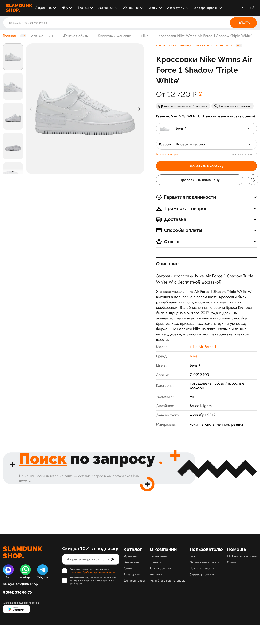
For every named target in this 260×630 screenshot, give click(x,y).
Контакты (155, 562)
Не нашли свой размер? (242, 154)
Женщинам (131, 8)
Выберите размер (190, 144)
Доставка (156, 574)
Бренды (83, 8)
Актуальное (43, 8)
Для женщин (42, 35)
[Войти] (242, 7)
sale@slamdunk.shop (20, 584)
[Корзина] (251, 7)
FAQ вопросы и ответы (242, 556)
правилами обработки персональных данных (93, 572)
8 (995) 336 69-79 (17, 592)
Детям (153, 8)
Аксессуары (175, 8)
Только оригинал (161, 568)
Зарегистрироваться (203, 574)
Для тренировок (206, 8)
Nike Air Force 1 (203, 347)
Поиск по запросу (202, 568)
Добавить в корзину (206, 166)
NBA (64, 8)
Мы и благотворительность (167, 580)
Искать (243, 22)
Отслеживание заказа (204, 562)
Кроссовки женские (114, 35)
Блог (193, 556)
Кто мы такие (158, 556)
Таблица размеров (167, 154)
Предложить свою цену (200, 180)
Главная (9, 35)
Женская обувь (75, 35)
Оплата (232, 562)
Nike (144, 35)
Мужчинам (105, 8)
